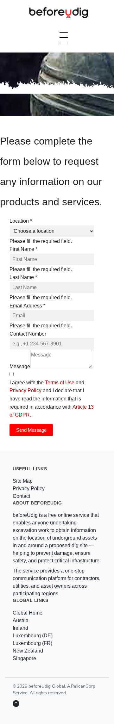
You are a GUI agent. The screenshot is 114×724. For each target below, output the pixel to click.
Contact (21, 496)
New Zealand (28, 650)
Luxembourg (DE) (33, 635)
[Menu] (63, 38)
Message (20, 366)
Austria (20, 620)
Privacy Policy (25, 390)
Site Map (23, 481)
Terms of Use (59, 382)
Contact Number (28, 334)
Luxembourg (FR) (32, 643)
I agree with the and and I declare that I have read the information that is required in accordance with (52, 399)
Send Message (31, 430)
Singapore (24, 658)
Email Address (27, 305)
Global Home (27, 613)
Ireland (20, 628)
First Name (23, 249)
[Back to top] (16, 704)
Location (21, 221)
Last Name (23, 277)
